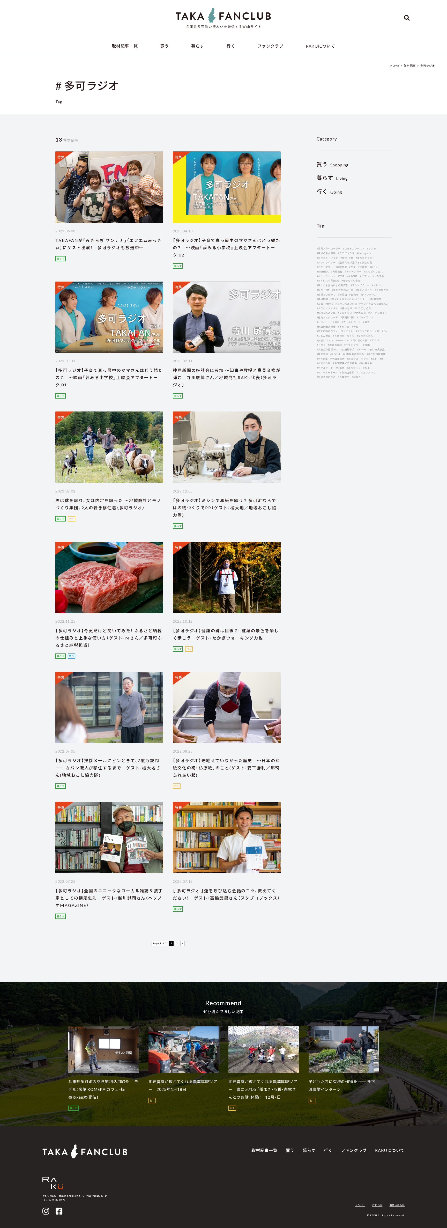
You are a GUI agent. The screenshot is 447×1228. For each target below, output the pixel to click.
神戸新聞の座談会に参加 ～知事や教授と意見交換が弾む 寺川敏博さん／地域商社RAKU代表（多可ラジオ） (227, 377)
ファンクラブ (270, 45)
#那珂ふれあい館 (326, 312)
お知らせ (377, 1205)
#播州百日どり (364, 290)
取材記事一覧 (125, 45)
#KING (374, 267)
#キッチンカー (353, 271)
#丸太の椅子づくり (344, 335)
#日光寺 (353, 294)
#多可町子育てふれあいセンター (348, 299)
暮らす (197, 45)
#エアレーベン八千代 (372, 276)
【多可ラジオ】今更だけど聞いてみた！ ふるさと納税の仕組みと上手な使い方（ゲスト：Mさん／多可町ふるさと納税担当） (108, 638)
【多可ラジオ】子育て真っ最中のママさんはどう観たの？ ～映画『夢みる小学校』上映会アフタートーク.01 (109, 377)
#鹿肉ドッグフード (327, 317)
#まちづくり (354, 367)
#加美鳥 (340, 367)
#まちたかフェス (365, 257)
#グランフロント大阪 (368, 331)
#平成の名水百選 (326, 253)
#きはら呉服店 (376, 349)
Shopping (333, 164)
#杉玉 (366, 367)
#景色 (366, 322)
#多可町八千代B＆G (328, 280)
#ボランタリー (352, 344)
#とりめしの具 (362, 308)
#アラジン (376, 340)
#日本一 (361, 349)
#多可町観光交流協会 (345, 363)
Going (329, 191)
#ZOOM (335, 354)
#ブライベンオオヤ (327, 308)
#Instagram (364, 253)
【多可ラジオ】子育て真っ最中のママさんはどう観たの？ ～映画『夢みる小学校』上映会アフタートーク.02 (226, 247)
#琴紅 (355, 326)
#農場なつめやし (326, 294)
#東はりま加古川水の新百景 (332, 285)
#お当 (320, 303)
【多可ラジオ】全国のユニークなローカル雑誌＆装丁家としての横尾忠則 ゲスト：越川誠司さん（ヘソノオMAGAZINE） (109, 898)
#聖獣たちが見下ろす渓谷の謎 (355, 262)
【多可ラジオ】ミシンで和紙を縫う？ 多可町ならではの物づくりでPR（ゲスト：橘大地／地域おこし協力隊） (225, 507)
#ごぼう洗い (345, 312)
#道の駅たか (382, 290)
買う (164, 45)
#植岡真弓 (322, 354)
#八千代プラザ (346, 253)
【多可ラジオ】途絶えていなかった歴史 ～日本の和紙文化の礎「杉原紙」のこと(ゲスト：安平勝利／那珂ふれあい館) (226, 767)
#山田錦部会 (347, 349)
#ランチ (371, 248)
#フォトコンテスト (354, 248)
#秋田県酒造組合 (326, 326)
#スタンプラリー (360, 285)
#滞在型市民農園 (376, 354)
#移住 (343, 257)
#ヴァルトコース (351, 322)
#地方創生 (322, 358)
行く (230, 45)
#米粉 (374, 358)
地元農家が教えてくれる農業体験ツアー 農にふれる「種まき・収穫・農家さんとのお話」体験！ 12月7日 (262, 1089)
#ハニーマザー (325, 267)
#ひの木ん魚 (324, 363)
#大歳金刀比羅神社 (327, 349)
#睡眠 (366, 344)
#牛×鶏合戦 (365, 363)
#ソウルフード (325, 367)
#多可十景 (343, 326)
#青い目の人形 (359, 340)
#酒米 (336, 322)
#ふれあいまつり (366, 372)
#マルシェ (378, 285)
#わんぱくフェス (373, 271)
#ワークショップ (378, 312)
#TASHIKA (323, 271)
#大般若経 (336, 271)
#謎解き (356, 377)
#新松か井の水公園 (342, 290)
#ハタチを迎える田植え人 (374, 303)
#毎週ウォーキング (358, 358)
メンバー (360, 1205)
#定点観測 (360, 312)
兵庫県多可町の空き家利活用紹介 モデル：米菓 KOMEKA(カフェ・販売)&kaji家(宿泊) (103, 1089)
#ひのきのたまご (326, 377)
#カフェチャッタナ (327, 257)
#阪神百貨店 (335, 344)
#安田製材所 (347, 317)
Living (332, 178)
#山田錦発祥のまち (353, 354)
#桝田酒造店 (337, 358)
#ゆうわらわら (365, 335)
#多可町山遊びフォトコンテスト (335, 331)
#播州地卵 (346, 308)
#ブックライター (326, 262)
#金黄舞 (362, 267)
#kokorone (342, 340)
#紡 (327, 290)
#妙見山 (342, 294)
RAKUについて (320, 45)
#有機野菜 (341, 267)
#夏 (351, 257)
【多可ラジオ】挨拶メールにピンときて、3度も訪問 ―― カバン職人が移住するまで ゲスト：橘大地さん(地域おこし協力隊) (108, 767)
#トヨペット (324, 322)
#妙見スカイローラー (329, 248)
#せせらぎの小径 (351, 280)
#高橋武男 (343, 377)
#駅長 (320, 290)
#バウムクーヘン (326, 276)
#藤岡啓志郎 (347, 372)
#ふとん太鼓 (324, 335)
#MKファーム (369, 294)
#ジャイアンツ (365, 317)
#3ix (385, 331)
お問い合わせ (397, 1205)
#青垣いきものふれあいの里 (341, 303)
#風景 (352, 267)
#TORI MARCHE (348, 276)
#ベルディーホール (327, 372)
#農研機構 (322, 299)
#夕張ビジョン (325, 340)
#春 (382, 358)
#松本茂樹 (375, 299)
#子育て (321, 344)
